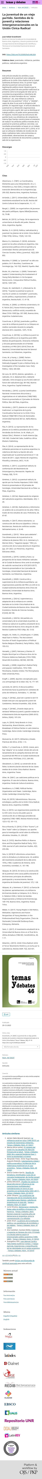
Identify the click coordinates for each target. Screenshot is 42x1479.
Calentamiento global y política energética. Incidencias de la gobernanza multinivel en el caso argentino (23, 1164)
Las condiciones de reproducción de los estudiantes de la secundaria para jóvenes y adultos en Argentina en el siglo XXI (22, 1198)
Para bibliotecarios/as (11, 1302)
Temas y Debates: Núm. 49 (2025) (25, 1179)
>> (20, 1255)
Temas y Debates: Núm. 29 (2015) (20, 1193)
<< (3, 1255)
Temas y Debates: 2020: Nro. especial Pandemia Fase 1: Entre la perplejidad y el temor (22, 1154)
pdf (7, 1014)
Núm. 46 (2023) (23, 8)
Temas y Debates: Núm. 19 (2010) (21, 1250)
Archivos (12, 8)
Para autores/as (9, 1299)
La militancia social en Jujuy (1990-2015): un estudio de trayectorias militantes (23, 1140)
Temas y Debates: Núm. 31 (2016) (26, 1239)
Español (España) (10, 1316)
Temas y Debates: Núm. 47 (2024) (20, 1203)
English (6, 1319)
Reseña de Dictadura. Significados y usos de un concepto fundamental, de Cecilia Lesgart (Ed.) (23, 1175)
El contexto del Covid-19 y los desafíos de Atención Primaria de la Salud (21, 1149)
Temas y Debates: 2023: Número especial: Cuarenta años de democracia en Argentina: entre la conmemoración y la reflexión (21, 1215)
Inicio (4, 8)
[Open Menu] (2, 2)
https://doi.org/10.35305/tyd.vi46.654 (21, 54)
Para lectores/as (9, 1295)
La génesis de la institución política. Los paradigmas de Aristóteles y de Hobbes (23, 1223)
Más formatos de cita (11, 1047)
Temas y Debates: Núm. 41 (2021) (20, 1145)
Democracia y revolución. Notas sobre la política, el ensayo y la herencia (22, 1209)
